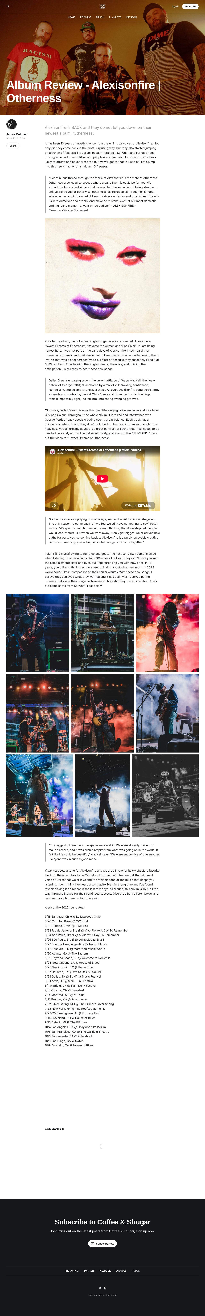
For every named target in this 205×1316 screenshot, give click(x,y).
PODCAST (85, 17)
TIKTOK (135, 1270)
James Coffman (17, 134)
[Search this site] (7, 6)
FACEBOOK (105, 1270)
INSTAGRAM (72, 1270)
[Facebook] (105, 1288)
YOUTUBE (121, 1270)
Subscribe (190, 6)
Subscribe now (105, 1243)
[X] (100, 1288)
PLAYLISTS (115, 17)
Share (12, 145)
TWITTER (89, 1270)
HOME (71, 17)
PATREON (131, 17)
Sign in (175, 6)
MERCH (100, 17)
